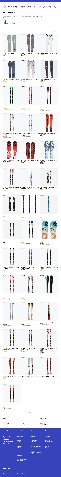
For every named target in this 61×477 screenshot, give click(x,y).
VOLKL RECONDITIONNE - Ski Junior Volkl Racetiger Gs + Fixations (30, 161)
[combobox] (55, 31)
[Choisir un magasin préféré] (51, 4)
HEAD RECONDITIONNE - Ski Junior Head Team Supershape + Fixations (10, 349)
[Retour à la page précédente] (27, 412)
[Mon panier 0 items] (57, 4)
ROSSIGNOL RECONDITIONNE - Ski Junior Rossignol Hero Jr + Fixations (11, 295)
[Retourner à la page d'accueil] (8, 4)
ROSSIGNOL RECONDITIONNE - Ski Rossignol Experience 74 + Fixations (28, 268)
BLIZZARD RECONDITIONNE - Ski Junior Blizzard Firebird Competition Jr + (49, 134)
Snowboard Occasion (43, 418)
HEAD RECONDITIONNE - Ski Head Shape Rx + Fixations (49, 322)
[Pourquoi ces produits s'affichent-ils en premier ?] (46, 31)
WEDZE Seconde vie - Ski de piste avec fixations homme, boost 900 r (29, 215)
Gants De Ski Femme (6, 423)
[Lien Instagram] (8, 443)
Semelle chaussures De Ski (44, 422)
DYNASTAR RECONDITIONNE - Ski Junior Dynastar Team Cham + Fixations (30, 295)
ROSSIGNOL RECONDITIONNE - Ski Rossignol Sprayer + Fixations (49, 106)
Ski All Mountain (5, 422)
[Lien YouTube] (7, 443)
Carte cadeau (55, 7)
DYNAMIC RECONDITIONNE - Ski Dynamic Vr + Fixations (49, 53)
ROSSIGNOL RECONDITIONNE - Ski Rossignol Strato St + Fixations (49, 295)
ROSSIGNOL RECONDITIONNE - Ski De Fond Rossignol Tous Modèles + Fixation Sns (30, 188)
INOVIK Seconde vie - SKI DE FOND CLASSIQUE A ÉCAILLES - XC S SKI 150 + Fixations (48, 215)
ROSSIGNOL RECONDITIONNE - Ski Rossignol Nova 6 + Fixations (30, 80)
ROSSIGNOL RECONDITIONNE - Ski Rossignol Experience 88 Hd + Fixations (10, 106)
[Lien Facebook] (3, 443)
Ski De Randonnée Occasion (26, 424)
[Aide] (53, 4)
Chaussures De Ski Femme (44, 424)
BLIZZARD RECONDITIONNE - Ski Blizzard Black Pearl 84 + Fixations (12, 80)
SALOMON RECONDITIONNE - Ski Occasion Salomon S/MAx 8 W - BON (48, 80)
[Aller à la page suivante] (34, 412)
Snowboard (23, 423)
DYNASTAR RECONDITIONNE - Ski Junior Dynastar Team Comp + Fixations (49, 268)
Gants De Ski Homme (6, 424)
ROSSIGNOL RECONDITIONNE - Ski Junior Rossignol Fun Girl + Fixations (12, 188)
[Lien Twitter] (5, 443)
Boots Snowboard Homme (25, 419)
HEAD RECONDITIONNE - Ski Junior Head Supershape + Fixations (30, 377)
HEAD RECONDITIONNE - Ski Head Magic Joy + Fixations (30, 133)
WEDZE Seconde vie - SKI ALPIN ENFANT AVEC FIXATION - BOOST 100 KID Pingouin (49, 188)
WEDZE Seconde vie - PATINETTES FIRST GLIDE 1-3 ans (11, 214)
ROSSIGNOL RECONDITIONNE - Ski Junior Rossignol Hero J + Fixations (11, 404)
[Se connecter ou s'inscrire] (55, 4)
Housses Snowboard (43, 423)
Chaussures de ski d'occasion (6, 26)
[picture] (12, 43)
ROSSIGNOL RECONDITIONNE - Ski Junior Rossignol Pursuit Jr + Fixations (11, 268)
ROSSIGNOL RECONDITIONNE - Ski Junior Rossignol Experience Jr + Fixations (29, 323)
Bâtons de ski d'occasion (13, 26)
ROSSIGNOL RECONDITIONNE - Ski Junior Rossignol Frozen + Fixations (48, 161)
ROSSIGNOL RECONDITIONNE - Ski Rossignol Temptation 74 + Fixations (10, 323)
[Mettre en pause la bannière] (56, 1)
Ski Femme (4, 418)
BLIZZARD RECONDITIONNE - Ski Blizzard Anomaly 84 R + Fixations (30, 54)
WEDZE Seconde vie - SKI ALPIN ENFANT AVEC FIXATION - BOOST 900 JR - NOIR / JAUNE (10, 241)
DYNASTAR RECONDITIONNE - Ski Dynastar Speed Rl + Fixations (30, 241)
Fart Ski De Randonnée (6, 419)
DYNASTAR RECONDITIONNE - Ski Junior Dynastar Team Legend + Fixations (12, 377)
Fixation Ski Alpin (24, 425)
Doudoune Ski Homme (25, 422)
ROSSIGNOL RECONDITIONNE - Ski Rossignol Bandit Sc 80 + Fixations (12, 134)
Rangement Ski (42, 419)
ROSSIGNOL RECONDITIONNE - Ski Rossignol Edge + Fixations (30, 106)
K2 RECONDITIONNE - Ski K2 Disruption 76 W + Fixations (10, 54)
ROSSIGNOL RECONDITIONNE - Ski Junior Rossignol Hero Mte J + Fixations (48, 349)
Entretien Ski (4, 425)
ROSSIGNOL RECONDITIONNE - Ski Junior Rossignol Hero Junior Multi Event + (11, 161)
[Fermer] (57, 1)
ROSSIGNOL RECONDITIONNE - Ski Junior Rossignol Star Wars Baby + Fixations (48, 241)
